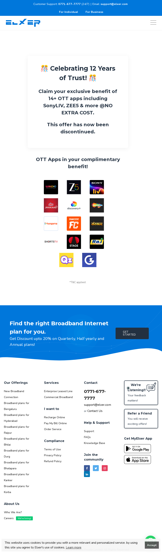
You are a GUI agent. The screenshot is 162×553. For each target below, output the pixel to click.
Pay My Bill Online (55, 423)
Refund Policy (52, 461)
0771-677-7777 (69, 4)
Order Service (52, 429)
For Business (94, 12)
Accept (151, 545)
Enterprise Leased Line (58, 391)
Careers (17, 518)
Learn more (73, 547)
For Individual (68, 12)
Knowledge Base (94, 443)
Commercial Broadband (58, 397)
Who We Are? (13, 512)
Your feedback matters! (137, 392)
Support (89, 431)
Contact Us (95, 411)
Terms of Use (52, 449)
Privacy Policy (52, 455)
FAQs (87, 437)
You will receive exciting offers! (140, 419)
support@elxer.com (114, 4)
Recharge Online (54, 417)
